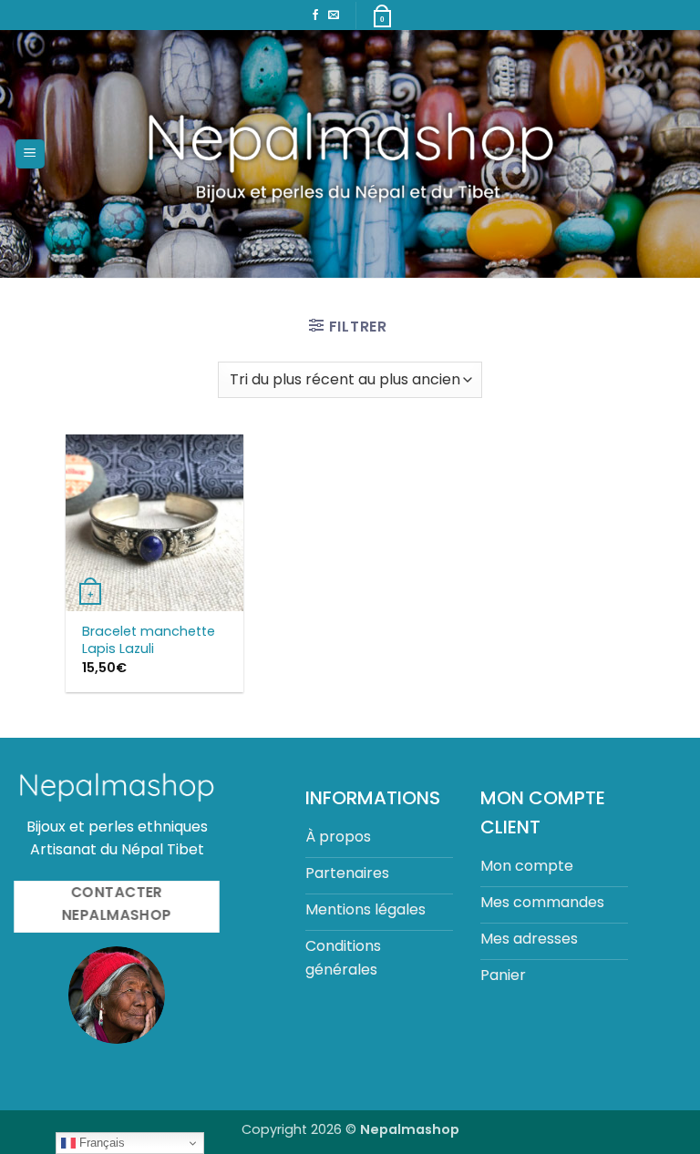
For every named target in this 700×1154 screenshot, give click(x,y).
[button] (30, 154)
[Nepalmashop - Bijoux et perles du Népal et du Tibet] (350, 154)
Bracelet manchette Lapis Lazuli (148, 640)
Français (100, 1142)
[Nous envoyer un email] (333, 15)
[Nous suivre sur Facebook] (315, 15)
